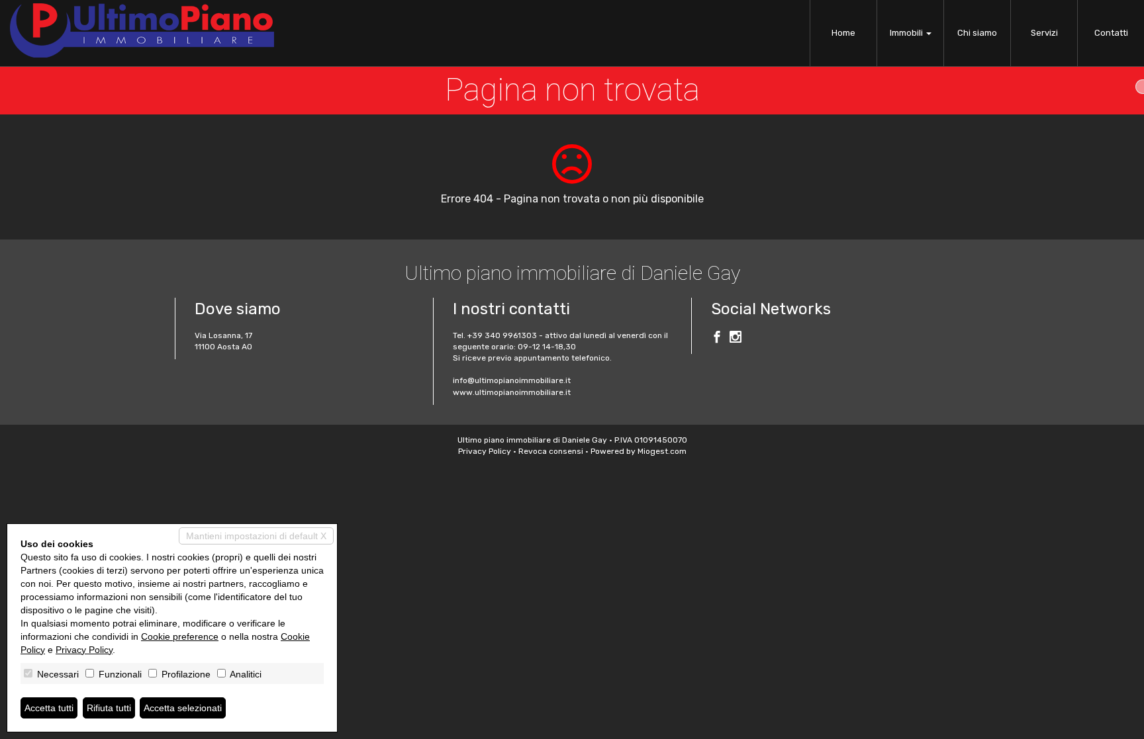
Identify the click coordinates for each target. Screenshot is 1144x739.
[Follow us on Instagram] (735, 338)
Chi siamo (977, 33)
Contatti (1111, 33)
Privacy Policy (484, 451)
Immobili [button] (907, 33)
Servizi (1044, 33)
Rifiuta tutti (109, 708)
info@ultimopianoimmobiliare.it (512, 380)
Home (843, 33)
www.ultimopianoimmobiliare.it (512, 392)
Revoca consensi (550, 451)
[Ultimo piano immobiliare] (142, 30)
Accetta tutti (48, 708)
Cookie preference (179, 636)
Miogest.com (662, 451)
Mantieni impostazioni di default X (256, 536)
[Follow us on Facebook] (717, 338)
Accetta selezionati (183, 708)
